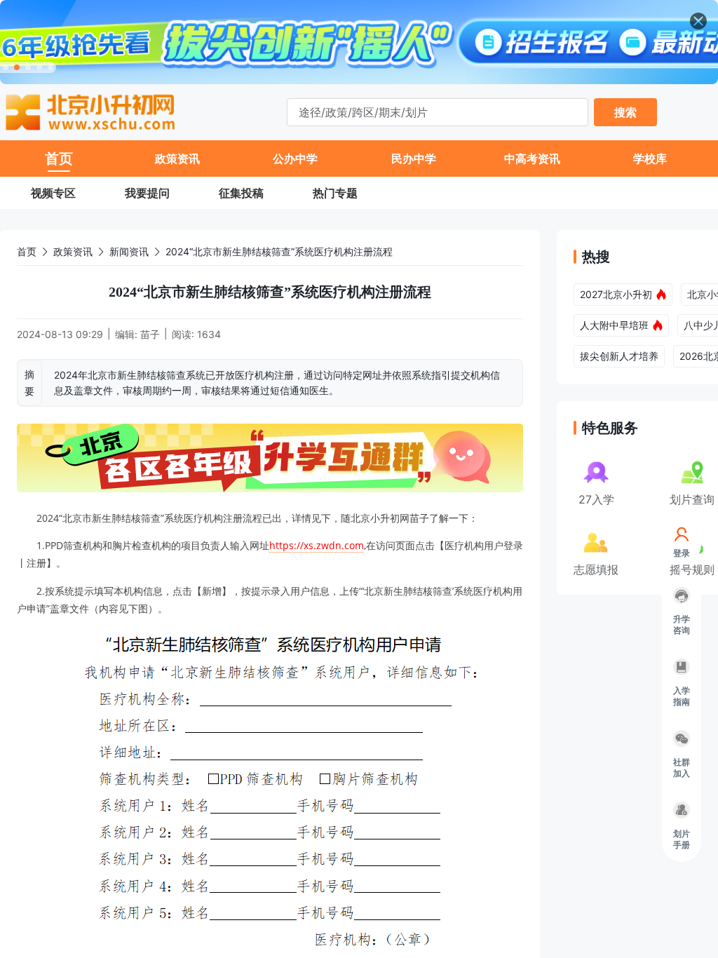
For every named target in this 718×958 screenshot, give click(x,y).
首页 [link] (26, 251)
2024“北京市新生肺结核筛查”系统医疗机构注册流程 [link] (279, 251)
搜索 (625, 112)
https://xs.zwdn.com (316, 545)
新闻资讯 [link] (129, 251)
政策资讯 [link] (73, 251)
